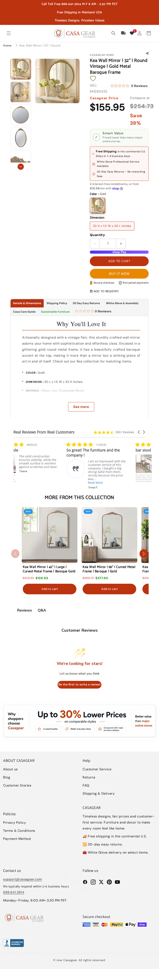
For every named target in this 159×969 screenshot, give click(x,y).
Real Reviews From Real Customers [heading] (44, 432)
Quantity (97, 235)
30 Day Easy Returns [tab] (86, 303)
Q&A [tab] (42, 610)
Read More (42, 482)
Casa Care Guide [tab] (24, 311)
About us (10, 769)
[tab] (93, 312)
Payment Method (17, 839)
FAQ (86, 785)
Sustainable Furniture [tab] (55, 311)
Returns (89, 777)
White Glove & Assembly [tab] (122, 303)
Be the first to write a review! (79, 684)
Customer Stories (17, 785)
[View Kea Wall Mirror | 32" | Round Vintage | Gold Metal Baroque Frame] (21, 69)
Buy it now (119, 274)
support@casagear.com (22, 879)
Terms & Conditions (19, 830)
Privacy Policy (14, 822)
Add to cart (49, 589)
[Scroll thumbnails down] (21, 167)
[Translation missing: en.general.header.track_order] (123, 33)
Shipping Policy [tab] (57, 303)
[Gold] (97, 206)
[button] (8, 33)
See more (81, 407)
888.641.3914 (13, 892)
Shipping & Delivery (99, 793)
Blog (6, 777)
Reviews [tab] (24, 610)
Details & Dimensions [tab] (27, 303)
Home (7, 45)
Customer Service (97, 769)
